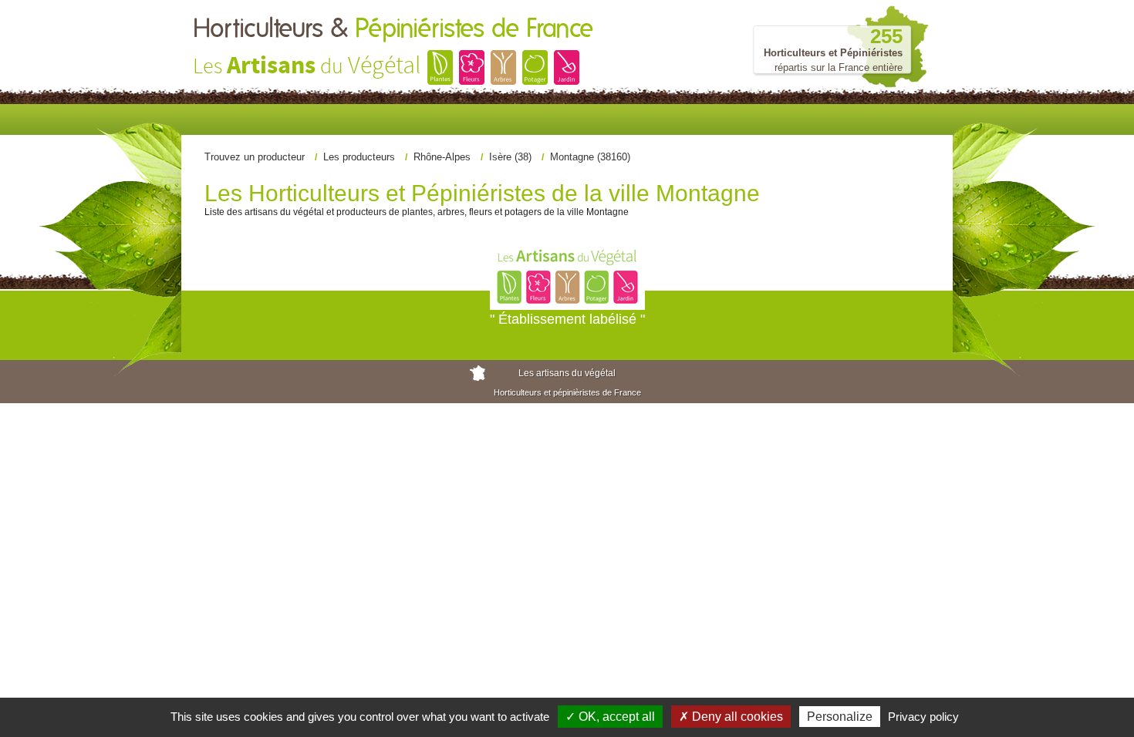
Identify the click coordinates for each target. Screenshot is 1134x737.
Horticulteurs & (393, 29)
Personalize (839, 716)
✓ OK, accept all (610, 716)
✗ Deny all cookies (731, 716)
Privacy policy (923, 716)
